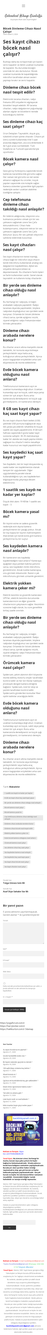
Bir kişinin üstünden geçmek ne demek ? (17, 1062)
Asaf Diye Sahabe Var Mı (15, 891)
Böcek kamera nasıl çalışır (14, 807)
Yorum (5, 920)
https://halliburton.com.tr (12, 1029)
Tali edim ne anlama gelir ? (13, 1093)
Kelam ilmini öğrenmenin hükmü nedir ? (17, 1087)
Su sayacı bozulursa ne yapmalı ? (15, 1050)
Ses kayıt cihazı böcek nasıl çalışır (17, 862)
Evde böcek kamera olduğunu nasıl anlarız (20, 838)
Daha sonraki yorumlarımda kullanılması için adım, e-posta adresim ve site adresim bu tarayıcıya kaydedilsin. (22, 988)
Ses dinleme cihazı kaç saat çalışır (17, 847)
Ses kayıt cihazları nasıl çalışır (15, 867)
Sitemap (29, 1029)
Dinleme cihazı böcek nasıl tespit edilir (19, 828)
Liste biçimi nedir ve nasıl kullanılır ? (16, 1099)
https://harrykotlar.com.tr (12, 1026)
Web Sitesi (7, 972)
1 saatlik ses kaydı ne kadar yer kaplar (19, 793)
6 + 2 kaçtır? (8, 997)
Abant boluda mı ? (9, 1074)
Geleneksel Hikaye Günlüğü (23, 16)
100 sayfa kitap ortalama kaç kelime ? (16, 1068)
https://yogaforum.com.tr (12, 1022)
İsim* (5, 949)
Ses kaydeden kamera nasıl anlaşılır (18, 852)
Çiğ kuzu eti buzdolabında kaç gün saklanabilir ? (20, 1081)
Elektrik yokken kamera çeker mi (16, 833)
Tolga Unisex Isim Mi (14, 883)
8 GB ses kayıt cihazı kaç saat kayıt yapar (19, 798)
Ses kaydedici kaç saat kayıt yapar (17, 857)
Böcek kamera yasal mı (13, 812)
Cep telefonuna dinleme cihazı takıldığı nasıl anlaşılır (21, 818)
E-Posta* (6, 960)
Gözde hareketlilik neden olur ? (14, 1056)
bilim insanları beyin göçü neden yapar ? (18, 1105)
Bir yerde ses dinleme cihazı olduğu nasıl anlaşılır (23, 803)
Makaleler (14, 786)
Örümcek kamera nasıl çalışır (15, 843)
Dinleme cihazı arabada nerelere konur (19, 824)
